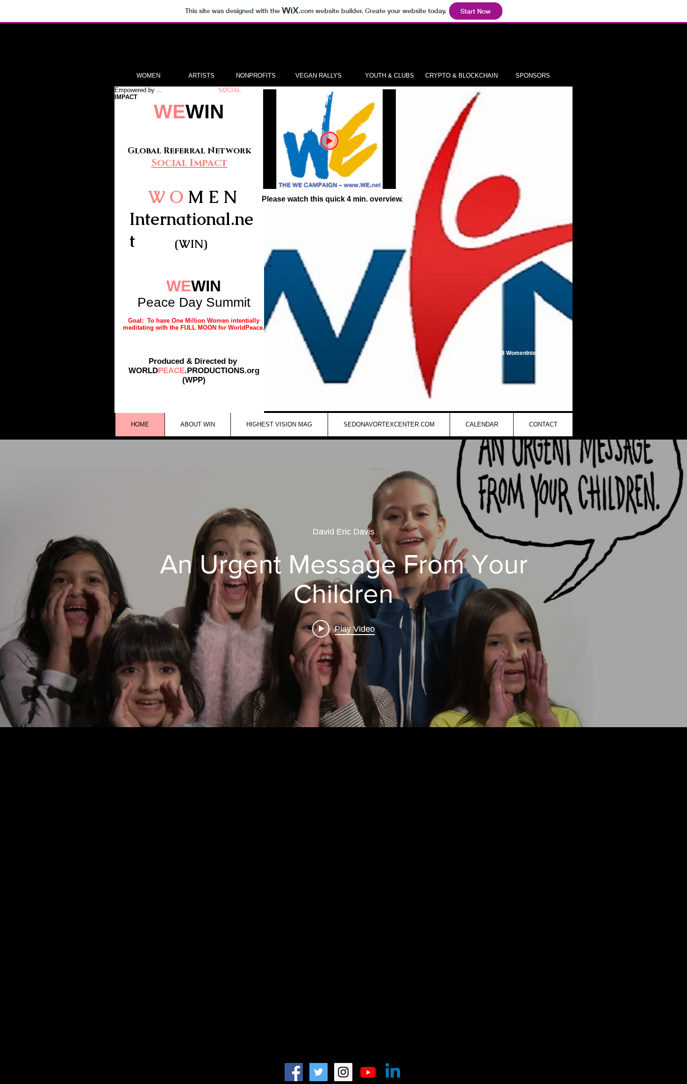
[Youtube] (368, 1072)
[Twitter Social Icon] (318, 1072)
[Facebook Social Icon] (294, 1072)
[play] (553, 402)
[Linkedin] (393, 1072)
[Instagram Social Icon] (343, 1072)
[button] (418, 249)
